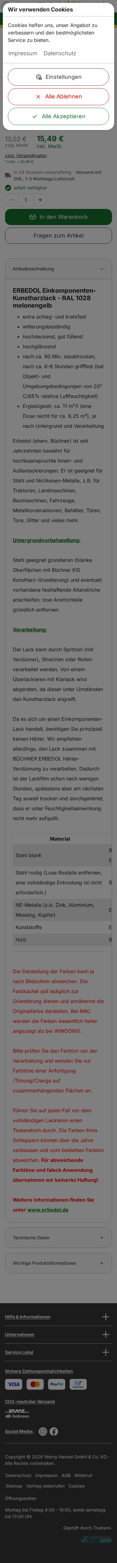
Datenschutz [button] (60, 53)
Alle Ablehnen (63, 96)
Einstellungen (64, 77)
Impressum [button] (22, 53)
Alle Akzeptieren (63, 116)
